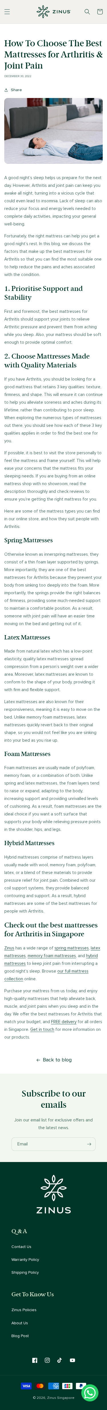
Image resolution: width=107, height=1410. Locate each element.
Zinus (9, 948)
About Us (19, 1323)
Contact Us (21, 1247)
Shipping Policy (25, 1273)
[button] (7, 11)
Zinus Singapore (60, 1398)
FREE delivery (63, 1022)
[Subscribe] (89, 1144)
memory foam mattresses (52, 956)
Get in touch (42, 1029)
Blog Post (20, 1336)
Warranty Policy (25, 1260)
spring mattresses (71, 948)
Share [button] (16, 90)
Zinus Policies (24, 1310)
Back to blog (57, 1060)
